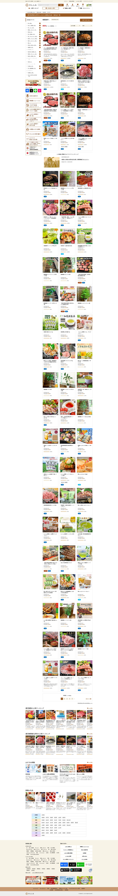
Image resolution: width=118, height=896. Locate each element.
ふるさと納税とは (68, 846)
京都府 (51, 825)
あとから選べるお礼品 (35, 854)
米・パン (37, 847)
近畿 (36, 825)
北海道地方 (28, 868)
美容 (37, 852)
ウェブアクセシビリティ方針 (74, 888)
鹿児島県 (68, 832)
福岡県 (43, 832)
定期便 (27, 854)
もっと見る (90, 708)
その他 (57, 852)
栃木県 (47, 820)
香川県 (47, 830)
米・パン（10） (31, 27)
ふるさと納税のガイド (67, 5)
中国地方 (53, 868)
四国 (36, 830)
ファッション (41, 852)
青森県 (43, 817)
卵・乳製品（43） (31, 34)
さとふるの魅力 (84, 859)
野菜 (48, 847)
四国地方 (28, 870)
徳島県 (43, 830)
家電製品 (32, 861)
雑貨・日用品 (52, 861)
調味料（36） (30, 47)
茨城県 (43, 820)
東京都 (63, 820)
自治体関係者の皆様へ (59, 889)
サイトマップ (35, 888)
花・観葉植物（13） (32, 68)
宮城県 (51, 817)
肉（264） (30, 23)
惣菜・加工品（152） (32, 45)
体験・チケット (45, 861)
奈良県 (63, 825)
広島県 (55, 827)
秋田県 (55, 817)
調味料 (27, 861)
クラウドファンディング (87, 1)
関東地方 (38, 868)
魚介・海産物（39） (32, 25)
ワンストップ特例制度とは (68, 849)
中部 (36, 822)
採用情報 (66, 889)
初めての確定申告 (84, 849)
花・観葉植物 (52, 852)
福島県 (63, 817)
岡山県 (51, 827)
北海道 (36, 814)
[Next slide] (91, 719)
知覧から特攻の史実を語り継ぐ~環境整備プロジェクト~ (75, 159)
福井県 (55, 822)
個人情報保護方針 (54, 888)
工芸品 (47, 852)
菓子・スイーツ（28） (32, 40)
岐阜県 (68, 822)
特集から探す (28, 872)
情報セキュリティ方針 (63, 888)
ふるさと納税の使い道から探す (38, 872)
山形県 (59, 817)
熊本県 (55, 832)
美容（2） (30, 61)
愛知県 (76, 822)
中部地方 (43, 868)
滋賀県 (47, 825)
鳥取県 (43, 827)
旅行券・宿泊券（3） (32, 51)
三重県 (43, 825)
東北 (36, 817)
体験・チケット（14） (32, 54)
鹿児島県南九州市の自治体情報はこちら (85, 703)
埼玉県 (55, 820)
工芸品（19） (30, 66)
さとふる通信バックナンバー (68, 859)
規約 (48, 888)
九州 (36, 832)
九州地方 (33, 870)
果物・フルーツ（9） (32, 29)
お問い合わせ (84, 856)
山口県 (59, 827)
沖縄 (36, 835)
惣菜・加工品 (53, 849)
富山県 (47, 822)
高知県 (55, 830)
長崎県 (51, 832)
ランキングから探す (29, 856)
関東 (36, 820)
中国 (36, 827)
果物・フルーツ (43, 847)
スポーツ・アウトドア (30, 852)
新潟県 (43, 822)
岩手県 (47, 817)
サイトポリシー (43, 888)
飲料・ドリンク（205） (32, 38)
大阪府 (55, 825)
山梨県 (59, 822)
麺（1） (29, 43)
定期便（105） (31, 72)
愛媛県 (51, 830)
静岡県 (72, 822)
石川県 (51, 822)
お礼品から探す (28, 846)
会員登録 (84, 853)
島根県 (47, 827)
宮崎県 (63, 832)
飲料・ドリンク (37, 849)
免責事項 (83, 888)
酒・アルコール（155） (32, 36)
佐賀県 (47, 832)
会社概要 (51, 889)
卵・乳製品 (53, 847)
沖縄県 (43, 835)
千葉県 (59, 820)
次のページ (88, 698)
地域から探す (28, 867)
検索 (61, 5)
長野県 (63, 822)
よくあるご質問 (79, 1)
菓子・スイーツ (44, 849)
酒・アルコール (29, 849)
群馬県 (51, 820)
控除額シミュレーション (84, 846)
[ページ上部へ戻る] (113, 887)
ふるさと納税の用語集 (68, 853)
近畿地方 (48, 868)
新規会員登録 (71, 1)
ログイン (65, 1)
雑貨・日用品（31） (32, 56)
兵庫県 (59, 825)
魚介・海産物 (31, 847)
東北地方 (33, 868)
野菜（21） (30, 32)
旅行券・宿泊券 (38, 861)
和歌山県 (68, 825)
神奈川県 (68, 820)
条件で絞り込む (86, 20)
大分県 (59, 832)
